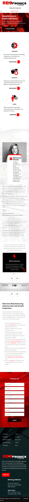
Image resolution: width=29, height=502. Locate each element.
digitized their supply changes (15, 357)
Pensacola (17, 437)
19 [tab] (23, 289)
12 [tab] (16, 289)
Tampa (16, 434)
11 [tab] (15, 289)
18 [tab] (22, 289)
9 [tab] (13, 289)
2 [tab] (6, 289)
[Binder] (5, 285)
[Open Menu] (1, 11)
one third (11, 360)
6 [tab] (10, 289)
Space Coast (18, 439)
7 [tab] (11, 289)
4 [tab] (8, 289)
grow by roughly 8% (16, 341)
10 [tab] (14, 289)
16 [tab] (20, 289)
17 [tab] (21, 289)
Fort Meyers (5, 434)
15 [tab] (19, 289)
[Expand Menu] (27, 7)
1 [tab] (5, 289)
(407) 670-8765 (15, 11)
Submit (14, 420)
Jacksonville (5, 437)
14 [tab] (18, 289)
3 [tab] (7, 289)
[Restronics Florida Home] (14, 3)
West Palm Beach (6, 439)
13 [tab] (17, 289)
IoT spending (12, 343)
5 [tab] (9, 289)
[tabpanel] (14, 262)
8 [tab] (12, 289)
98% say (13, 325)
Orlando (17, 442)
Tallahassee (5, 445)
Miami (16, 445)
